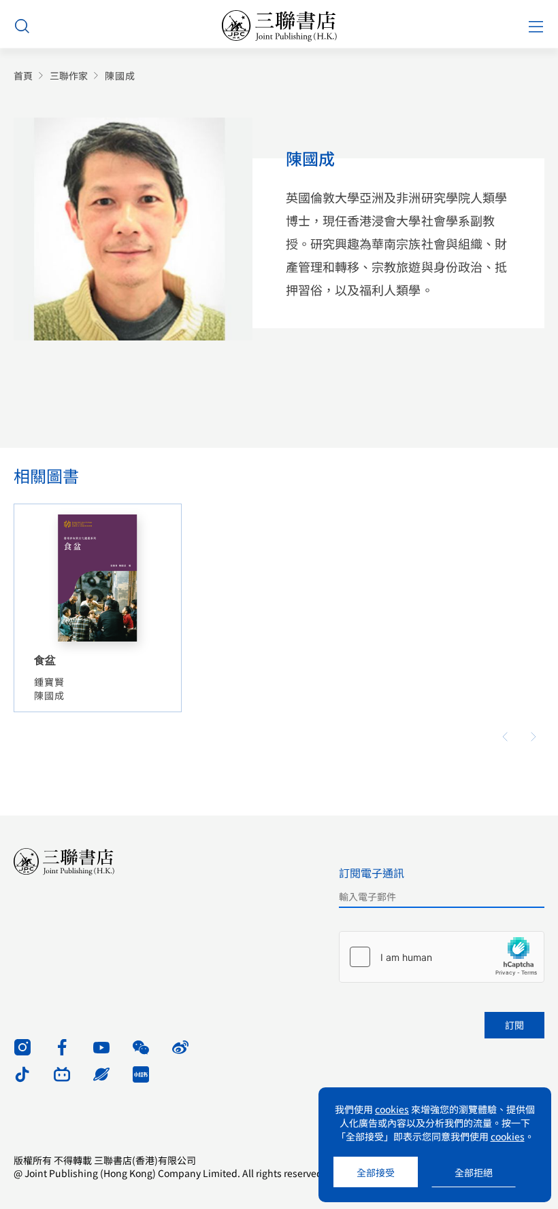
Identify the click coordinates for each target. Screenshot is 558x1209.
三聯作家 (69, 75)
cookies (392, 1109)
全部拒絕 (474, 1172)
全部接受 (376, 1172)
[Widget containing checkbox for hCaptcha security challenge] (441, 957)
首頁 (23, 75)
